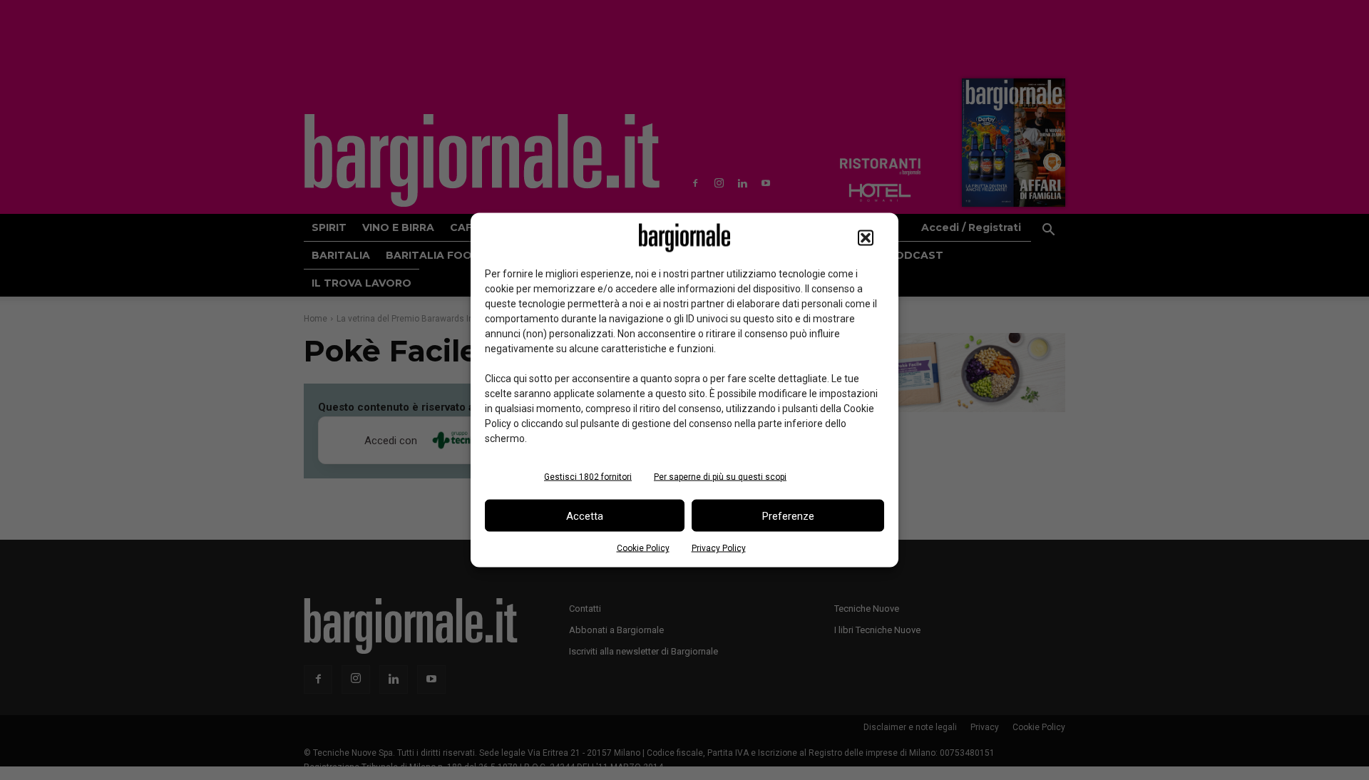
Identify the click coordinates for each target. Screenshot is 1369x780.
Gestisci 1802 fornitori (588, 477)
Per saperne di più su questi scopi (720, 477)
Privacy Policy (719, 548)
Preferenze (788, 515)
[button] (865, 238)
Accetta (584, 515)
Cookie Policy (643, 548)
